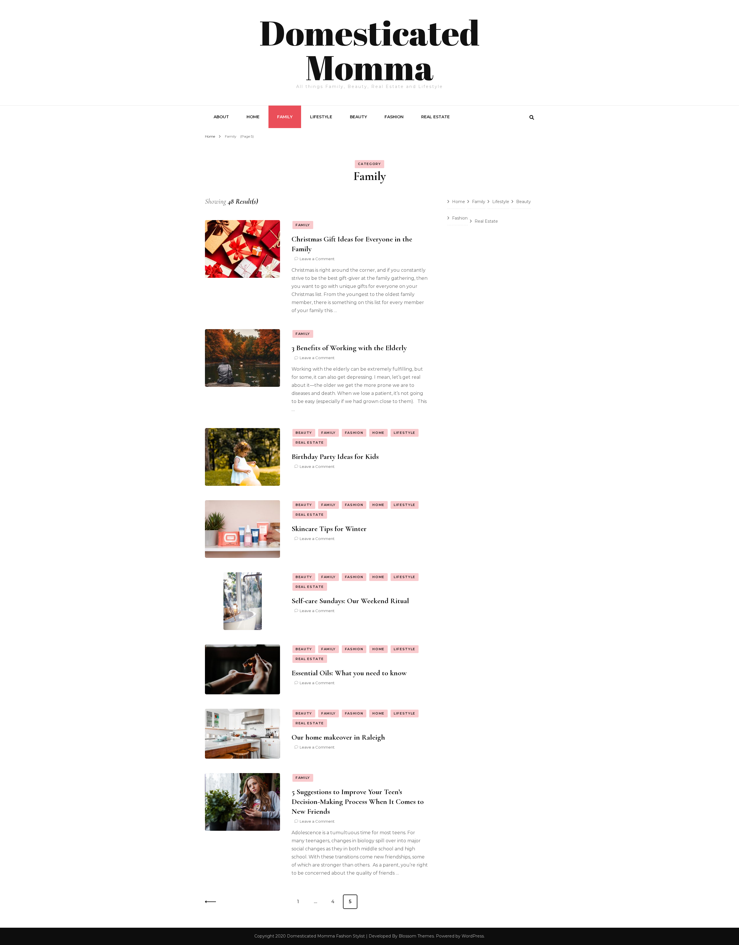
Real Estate (435, 116)
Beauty (358, 116)
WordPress (473, 936)
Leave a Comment (317, 258)
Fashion (394, 116)
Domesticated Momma (369, 49)
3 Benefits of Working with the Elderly (349, 347)
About (221, 116)
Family (284, 116)
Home (253, 116)
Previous (212, 902)
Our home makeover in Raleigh (338, 737)
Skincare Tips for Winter (329, 528)
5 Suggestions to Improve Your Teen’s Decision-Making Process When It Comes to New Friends (358, 801)
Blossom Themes (416, 936)
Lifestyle (321, 116)
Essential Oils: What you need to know (349, 672)
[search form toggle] (531, 117)
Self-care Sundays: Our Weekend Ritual (350, 600)
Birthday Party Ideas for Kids (335, 456)
